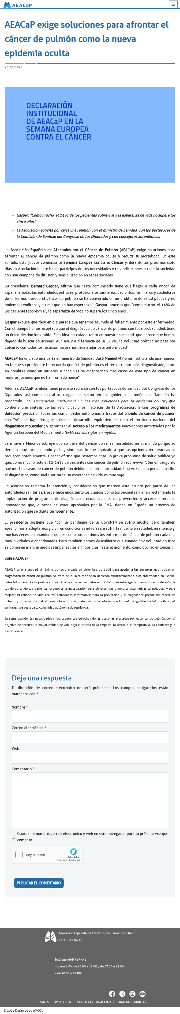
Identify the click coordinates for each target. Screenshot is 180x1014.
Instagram (132, 993)
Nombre (20, 707)
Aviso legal (63, 1002)
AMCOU (38, 1010)
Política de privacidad (94, 1002)
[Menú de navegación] (173, 4)
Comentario (23, 769)
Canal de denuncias (131, 1002)
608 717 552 (77, 959)
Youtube (142, 993)
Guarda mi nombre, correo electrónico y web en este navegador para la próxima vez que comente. (92, 836)
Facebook (112, 993)
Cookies (43, 1002)
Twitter (122, 993)
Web (15, 748)
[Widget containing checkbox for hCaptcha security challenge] (47, 854)
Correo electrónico (29, 728)
